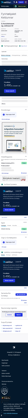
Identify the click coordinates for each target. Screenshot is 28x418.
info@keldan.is (16, 355)
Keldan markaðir (6, 373)
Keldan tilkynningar (6, 376)
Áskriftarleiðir (5, 360)
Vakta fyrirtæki (22, 6)
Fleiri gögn (4, 246)
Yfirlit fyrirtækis (5, 6)
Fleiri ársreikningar (6, 119)
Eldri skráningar (5, 173)
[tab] (6, 55)
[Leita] (14, 2)
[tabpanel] (14, 229)
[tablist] (14, 55)
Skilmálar (4, 384)
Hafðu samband (6, 365)
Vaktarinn (4, 370)
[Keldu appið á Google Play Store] (5, 397)
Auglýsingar (5, 363)
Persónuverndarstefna (7, 381)
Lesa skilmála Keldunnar (11, 413)
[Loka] (14, 402)
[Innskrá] (16, 2)
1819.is (2, 36)
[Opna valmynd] (26, 2)
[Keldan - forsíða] (9, 71)
